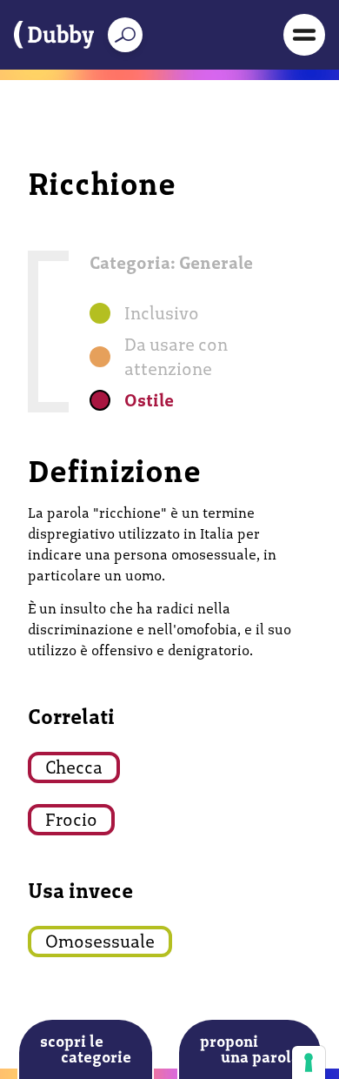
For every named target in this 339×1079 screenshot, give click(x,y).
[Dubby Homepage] (54, 35)
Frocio (71, 819)
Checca (74, 767)
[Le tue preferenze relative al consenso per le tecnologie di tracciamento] (308, 1062)
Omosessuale (100, 941)
